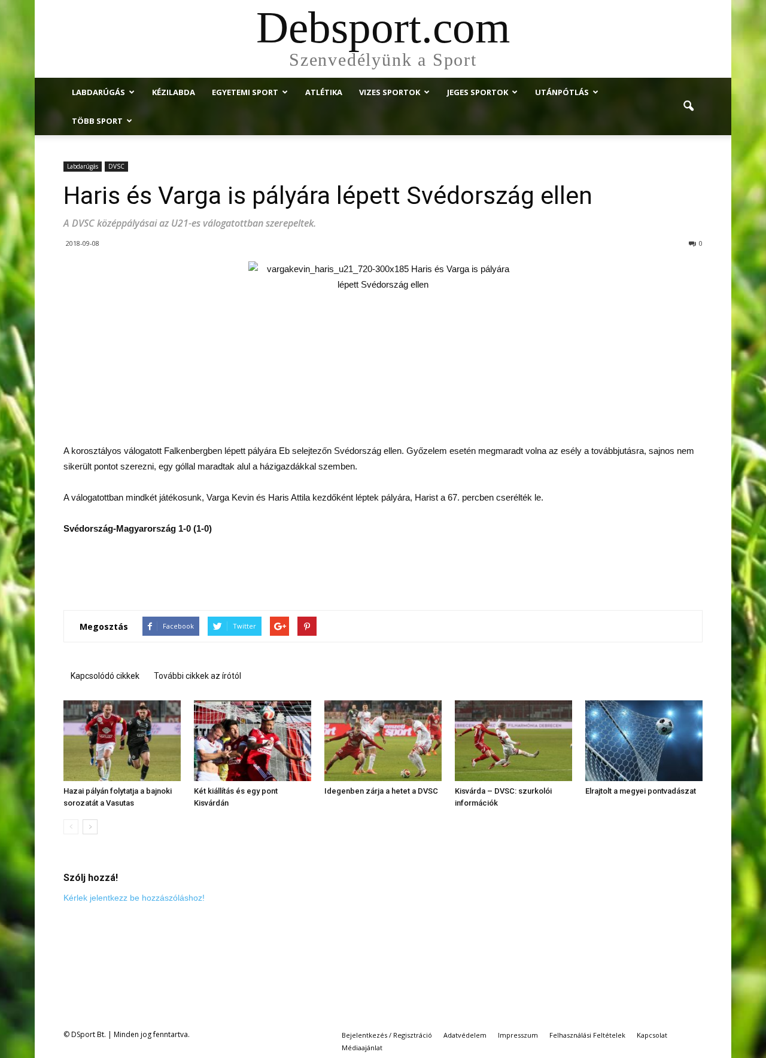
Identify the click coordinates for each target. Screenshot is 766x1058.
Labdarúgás (98, 92)
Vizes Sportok (389, 92)
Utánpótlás (562, 92)
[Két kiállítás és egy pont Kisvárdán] (252, 740)
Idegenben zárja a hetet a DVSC (381, 790)
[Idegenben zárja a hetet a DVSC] (383, 740)
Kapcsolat (652, 1034)
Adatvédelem (465, 1034)
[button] (688, 106)
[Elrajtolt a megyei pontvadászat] (644, 740)
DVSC (116, 166)
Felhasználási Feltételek (587, 1034)
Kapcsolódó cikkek (105, 676)
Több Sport (97, 120)
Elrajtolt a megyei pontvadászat (640, 790)
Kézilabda (173, 92)
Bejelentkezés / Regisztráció (387, 1034)
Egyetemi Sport (245, 92)
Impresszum (518, 1034)
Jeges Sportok (477, 92)
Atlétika (323, 92)
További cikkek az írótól (197, 676)
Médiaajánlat (362, 1047)
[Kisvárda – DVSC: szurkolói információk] (513, 740)
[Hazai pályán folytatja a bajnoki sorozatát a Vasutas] (122, 740)
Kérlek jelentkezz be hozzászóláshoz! (134, 897)
